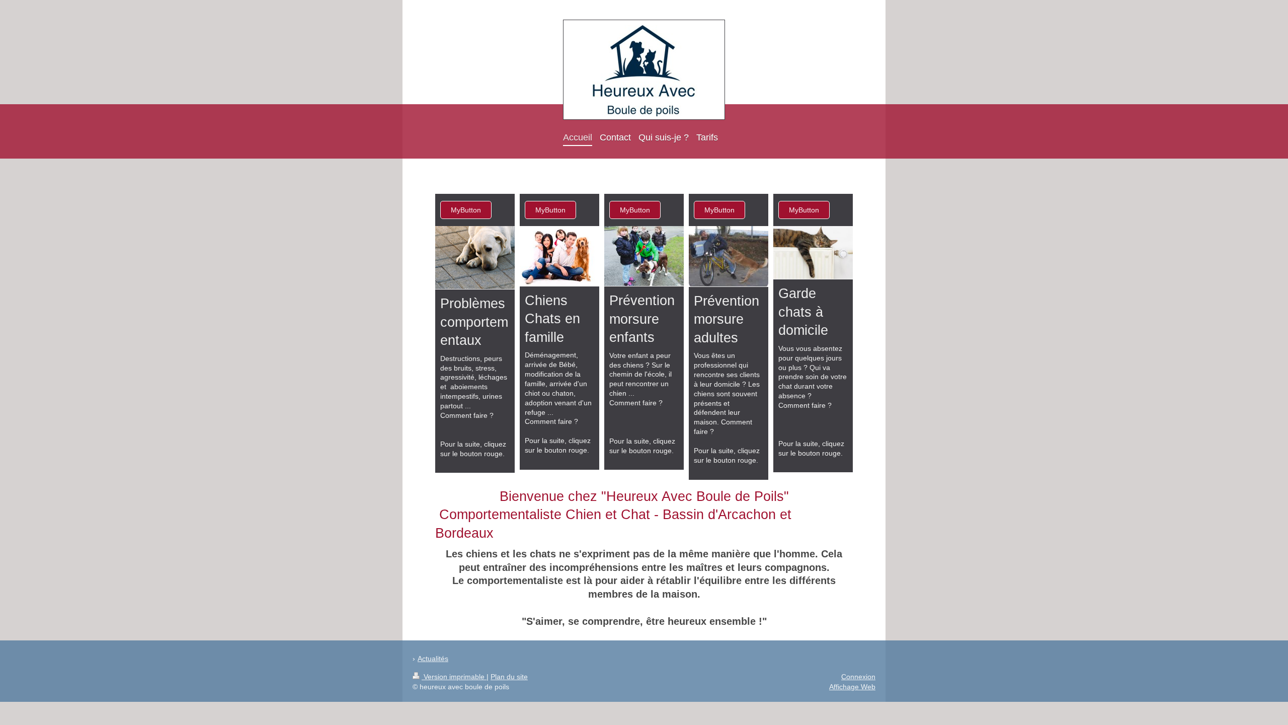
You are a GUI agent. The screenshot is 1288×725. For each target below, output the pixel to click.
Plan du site (509, 677)
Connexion (858, 677)
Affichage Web (852, 687)
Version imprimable (454, 677)
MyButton (466, 210)
